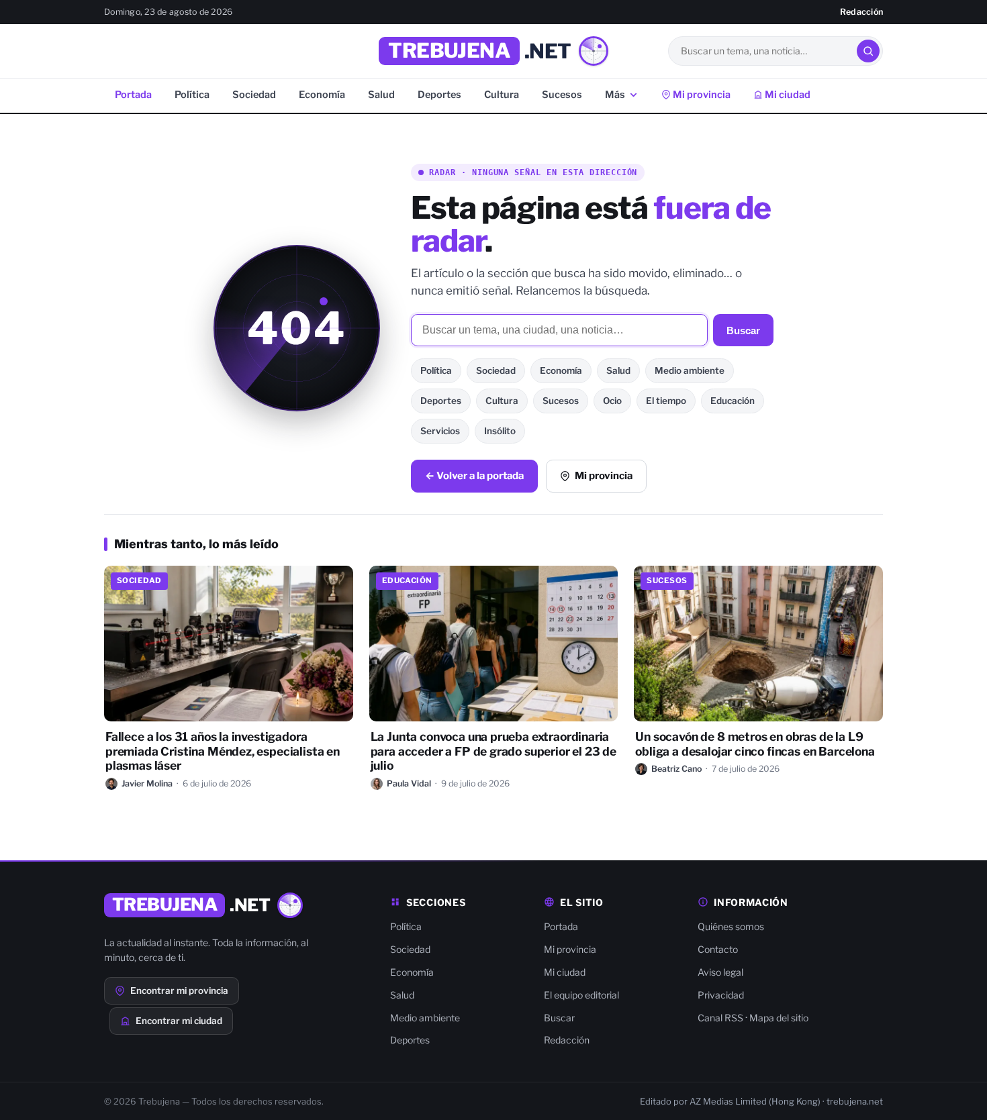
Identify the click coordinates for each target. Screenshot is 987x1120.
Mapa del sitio (778, 1017)
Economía (322, 95)
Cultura (501, 95)
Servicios (440, 430)
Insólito (500, 430)
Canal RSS (720, 1017)
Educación (732, 400)
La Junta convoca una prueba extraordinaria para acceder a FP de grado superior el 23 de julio (493, 751)
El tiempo (666, 400)
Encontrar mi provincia (179, 990)
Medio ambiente (689, 370)
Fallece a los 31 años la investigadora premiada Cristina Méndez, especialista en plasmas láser (222, 751)
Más (615, 95)
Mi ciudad (786, 95)
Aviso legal (720, 972)
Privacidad (721, 995)
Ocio (612, 400)
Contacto (718, 949)
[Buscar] (868, 51)
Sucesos (562, 95)
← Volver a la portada (474, 476)
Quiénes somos (731, 926)
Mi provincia (701, 95)
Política (192, 95)
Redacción (861, 12)
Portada (133, 95)
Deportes (439, 95)
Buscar (743, 330)
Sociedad (254, 95)
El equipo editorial (581, 995)
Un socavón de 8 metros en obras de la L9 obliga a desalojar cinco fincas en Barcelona (754, 743)
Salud (381, 95)
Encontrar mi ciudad (179, 1020)
